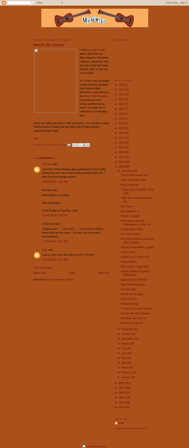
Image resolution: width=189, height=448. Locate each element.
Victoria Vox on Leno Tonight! (136, 308)
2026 (122, 84)
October (126, 334)
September (128, 338)
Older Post (103, 272)
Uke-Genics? (128, 206)
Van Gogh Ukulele (130, 234)
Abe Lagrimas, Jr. (130, 211)
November (127, 329)
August (125, 343)
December (127, 171)
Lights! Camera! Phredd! (134, 279)
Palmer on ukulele (130, 216)
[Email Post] (69, 145)
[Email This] (74, 145)
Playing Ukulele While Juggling (137, 247)
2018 (122, 123)
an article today (97, 49)
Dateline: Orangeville (132, 323)
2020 (122, 113)
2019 (122, 118)
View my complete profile (131, 429)
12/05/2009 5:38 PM (55, 259)
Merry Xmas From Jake (133, 180)
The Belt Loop (128, 289)
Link (36, 138)
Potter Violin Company (95, 96)
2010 (122, 161)
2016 (122, 133)
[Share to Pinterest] (88, 145)
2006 (122, 392)
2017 (122, 128)
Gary (50, 145)
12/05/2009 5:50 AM (55, 241)
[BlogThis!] (77, 145)
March (125, 367)
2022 (122, 104)
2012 (122, 152)
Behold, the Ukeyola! (132, 294)
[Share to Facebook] (84, 145)
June (125, 353)
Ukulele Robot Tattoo (132, 229)
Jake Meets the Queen (133, 284)
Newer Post (40, 272)
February (127, 372)
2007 (122, 388)
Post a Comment (43, 267)
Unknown (47, 164)
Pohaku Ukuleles (130, 303)
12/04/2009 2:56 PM (55, 181)
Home (72, 272)
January (126, 377)
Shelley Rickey (129, 261)
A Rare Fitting (128, 252)
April (124, 362)
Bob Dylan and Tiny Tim (134, 318)
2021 (122, 109)
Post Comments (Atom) (61, 279)
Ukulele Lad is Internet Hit (134, 257)
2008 (122, 383)
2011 (122, 157)
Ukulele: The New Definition (135, 313)
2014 (122, 142)
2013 (122, 147)
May (124, 358)
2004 (122, 402)
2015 (122, 137)
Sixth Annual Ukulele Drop (135, 175)
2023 (122, 99)
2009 (122, 166)
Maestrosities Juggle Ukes (135, 266)
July (124, 348)
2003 (122, 407)
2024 (122, 94)
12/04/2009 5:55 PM (55, 215)
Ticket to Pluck (129, 299)
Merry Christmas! (130, 184)
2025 (122, 89)
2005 (122, 397)
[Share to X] (81, 145)
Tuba (89, 107)
